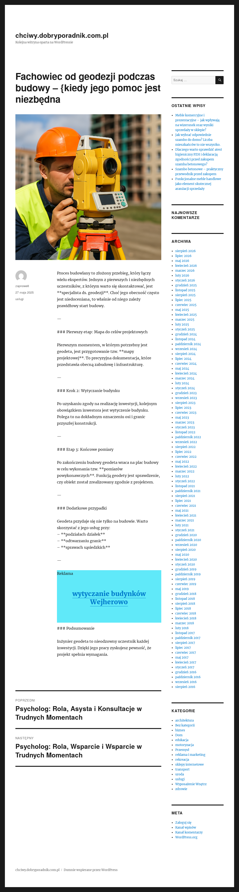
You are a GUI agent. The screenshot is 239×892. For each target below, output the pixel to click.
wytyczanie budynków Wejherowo (109, 598)
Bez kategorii (185, 725)
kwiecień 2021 (185, 515)
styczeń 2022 (185, 481)
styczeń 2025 (185, 329)
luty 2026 (182, 276)
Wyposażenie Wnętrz (191, 784)
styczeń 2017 (184, 667)
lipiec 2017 (183, 648)
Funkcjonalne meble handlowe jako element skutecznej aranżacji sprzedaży (198, 184)
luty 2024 (182, 383)
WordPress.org (186, 837)
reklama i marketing (190, 755)
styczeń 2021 (184, 530)
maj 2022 (182, 462)
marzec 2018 (184, 623)
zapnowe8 (22, 286)
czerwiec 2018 (185, 613)
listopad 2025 (185, 290)
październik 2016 (188, 677)
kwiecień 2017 (185, 662)
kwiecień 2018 (185, 618)
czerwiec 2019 (185, 584)
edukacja (181, 740)
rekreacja (182, 760)
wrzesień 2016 (186, 682)
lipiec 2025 (183, 300)
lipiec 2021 (183, 501)
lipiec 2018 (183, 609)
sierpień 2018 (185, 604)
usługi (19, 299)
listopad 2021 (185, 486)
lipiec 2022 (183, 452)
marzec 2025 (184, 320)
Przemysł (182, 750)
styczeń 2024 (185, 388)
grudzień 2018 (185, 594)
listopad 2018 (185, 599)
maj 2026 (182, 261)
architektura (184, 720)
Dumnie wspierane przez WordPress (91, 870)
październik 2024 (188, 344)
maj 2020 (182, 555)
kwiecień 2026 (186, 266)
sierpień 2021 (185, 496)
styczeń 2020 (185, 564)
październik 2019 (188, 574)
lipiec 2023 (183, 408)
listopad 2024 (185, 339)
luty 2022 (182, 476)
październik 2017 (187, 638)
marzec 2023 (184, 422)
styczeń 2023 (185, 427)
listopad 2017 (185, 633)
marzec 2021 (184, 520)
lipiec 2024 (183, 359)
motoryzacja (184, 745)
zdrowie (181, 789)
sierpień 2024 (185, 354)
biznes (180, 730)
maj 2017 (182, 657)
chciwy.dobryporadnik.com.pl (62, 35)
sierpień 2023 (185, 403)
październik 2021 (187, 491)
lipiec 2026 (183, 256)
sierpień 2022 (185, 447)
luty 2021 (182, 525)
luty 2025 (182, 324)
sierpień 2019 (185, 579)
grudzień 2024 (186, 334)
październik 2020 (188, 540)
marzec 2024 (184, 378)
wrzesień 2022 (186, 442)
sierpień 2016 (185, 687)
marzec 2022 (184, 471)
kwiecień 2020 (186, 560)
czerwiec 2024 (186, 364)
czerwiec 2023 (185, 413)
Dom (179, 735)
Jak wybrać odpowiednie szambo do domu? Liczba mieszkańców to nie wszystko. (197, 140)
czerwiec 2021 (185, 506)
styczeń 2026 (185, 280)
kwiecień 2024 (186, 373)
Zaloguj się (183, 823)
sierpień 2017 (185, 643)
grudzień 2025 (186, 285)
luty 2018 (182, 628)
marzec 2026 (185, 271)
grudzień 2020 (186, 535)
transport (182, 769)
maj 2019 (182, 589)
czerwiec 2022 (186, 457)
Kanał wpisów (185, 828)
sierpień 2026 (185, 251)
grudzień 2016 (186, 672)
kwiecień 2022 (186, 467)
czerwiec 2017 (185, 653)
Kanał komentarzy (189, 832)
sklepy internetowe (189, 765)
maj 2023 (182, 418)
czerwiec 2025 (186, 305)
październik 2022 (188, 437)
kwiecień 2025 (186, 315)
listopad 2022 (185, 432)
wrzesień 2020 (186, 545)
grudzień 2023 (186, 393)
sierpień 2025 (185, 295)
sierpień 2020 (185, 550)
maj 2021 (182, 511)
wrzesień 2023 (186, 398)
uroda (179, 774)
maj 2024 (182, 369)
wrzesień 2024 (186, 349)
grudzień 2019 (186, 569)
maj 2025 (182, 310)
